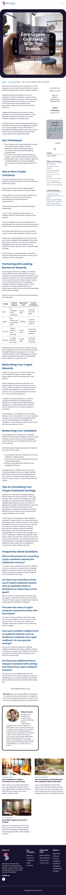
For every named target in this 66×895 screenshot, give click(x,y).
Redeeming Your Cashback (54, 178)
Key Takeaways (50, 164)
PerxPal (31, 238)
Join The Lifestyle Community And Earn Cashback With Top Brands (48, 780)
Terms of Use (44, 863)
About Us (29, 855)
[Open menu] (62, 3)
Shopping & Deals (7, 777)
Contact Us (30, 858)
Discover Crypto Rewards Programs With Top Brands (54, 200)
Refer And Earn (45, 855)
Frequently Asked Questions (54, 185)
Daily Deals (56, 854)
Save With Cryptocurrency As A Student (14, 821)
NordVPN (14, 242)
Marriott (5, 331)
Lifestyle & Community (42, 777)
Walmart (8, 242)
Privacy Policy (44, 860)
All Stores (56, 856)
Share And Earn (45, 858)
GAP (19, 242)
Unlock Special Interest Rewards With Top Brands (54, 204)
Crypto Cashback (51, 155)
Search (57, 143)
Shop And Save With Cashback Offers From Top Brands (54, 195)
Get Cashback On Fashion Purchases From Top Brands (13, 780)
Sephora (6, 340)
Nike (4, 312)
